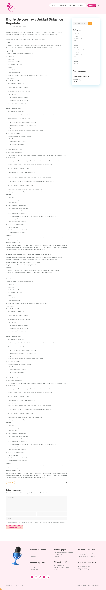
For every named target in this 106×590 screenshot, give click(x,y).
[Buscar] (90, 23)
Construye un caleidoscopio (81, 76)
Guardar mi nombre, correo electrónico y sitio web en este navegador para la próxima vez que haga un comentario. (36, 522)
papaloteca (15, 26)
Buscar (74, 20)
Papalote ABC (10, 482)
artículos (76, 36)
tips (75, 40)
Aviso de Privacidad (81, 585)
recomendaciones (78, 38)
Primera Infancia (76, 59)
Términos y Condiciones (93, 585)
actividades (76, 45)
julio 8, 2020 (9, 26)
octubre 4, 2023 (76, 79)
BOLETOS (91, 5)
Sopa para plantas (78, 81)
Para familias (76, 33)
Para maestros (22, 26)
